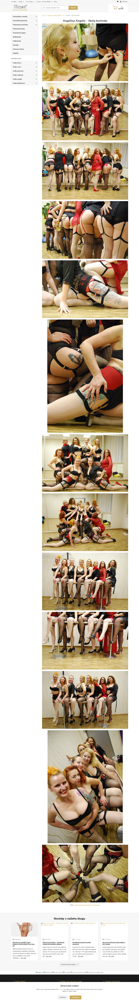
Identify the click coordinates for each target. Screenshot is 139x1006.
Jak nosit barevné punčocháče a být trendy (114, 943)
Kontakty (14, 2)
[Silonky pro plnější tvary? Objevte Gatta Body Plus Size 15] (24, 929)
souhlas (60, 989)
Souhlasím (75, 997)
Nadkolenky (17, 37)
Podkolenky (17, 41)
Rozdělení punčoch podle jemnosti (82, 943)
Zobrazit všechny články (68, 964)
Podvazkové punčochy (20, 25)
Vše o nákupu (29, 2)
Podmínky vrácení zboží (112, 981)
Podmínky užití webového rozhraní (71, 981)
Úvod (43, 15)
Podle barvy (17, 63)
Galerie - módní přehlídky (43, 2)
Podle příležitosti (19, 83)
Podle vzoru (17, 67)
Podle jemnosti (18, 71)
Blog (55, 2)
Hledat (73, 8)
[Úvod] (25, 8)
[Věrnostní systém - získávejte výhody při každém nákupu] (54, 929)
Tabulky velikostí (20, 981)
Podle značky (17, 79)
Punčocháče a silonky (20, 17)
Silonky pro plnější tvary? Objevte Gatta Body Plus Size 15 (24, 944)
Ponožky (16, 45)
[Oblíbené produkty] (117, 2)
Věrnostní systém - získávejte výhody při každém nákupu (53, 943)
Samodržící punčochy (20, 21)
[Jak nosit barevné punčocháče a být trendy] (114, 929)
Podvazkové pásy (19, 29)
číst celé (23, 958)
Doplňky (15, 53)
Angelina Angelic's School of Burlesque (87, 905)
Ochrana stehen (18, 49)
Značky (20, 2)
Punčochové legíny (19, 33)
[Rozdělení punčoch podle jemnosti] (84, 929)
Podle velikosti (18, 75)
